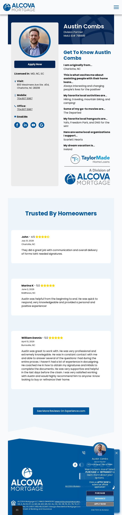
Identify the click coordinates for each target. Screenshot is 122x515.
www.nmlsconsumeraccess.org (69, 501)
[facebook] (75, 464)
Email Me (22, 116)
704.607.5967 (25, 98)
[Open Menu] (116, 7)
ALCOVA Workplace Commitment (80, 486)
